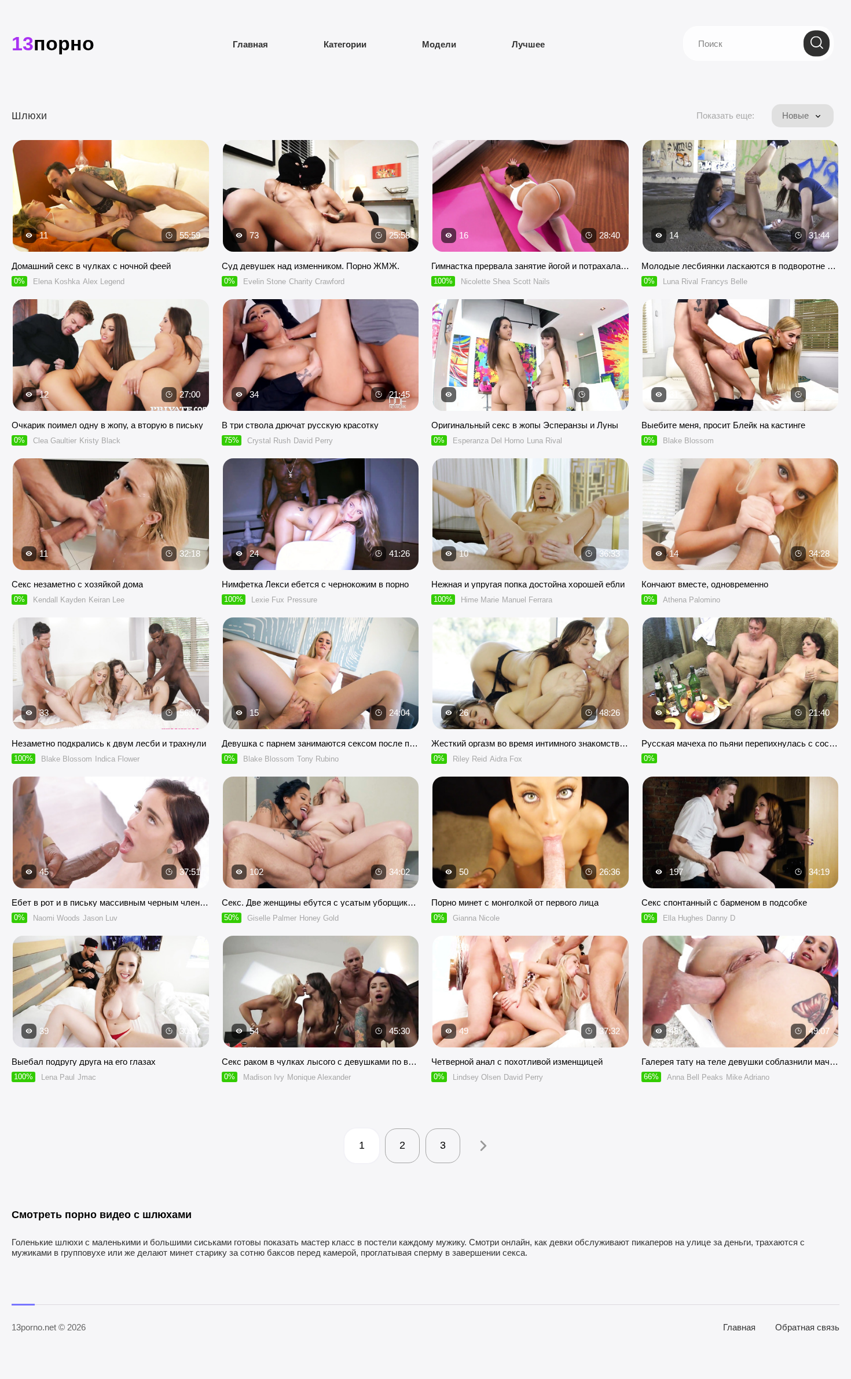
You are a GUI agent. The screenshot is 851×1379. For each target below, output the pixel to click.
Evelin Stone (264, 281)
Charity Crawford (316, 281)
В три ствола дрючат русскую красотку (300, 425)
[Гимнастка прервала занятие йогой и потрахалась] (530, 196)
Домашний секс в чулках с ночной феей (91, 266)
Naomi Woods (56, 918)
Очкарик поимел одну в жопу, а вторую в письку (107, 425)
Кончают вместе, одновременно (704, 584)
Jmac (87, 1077)
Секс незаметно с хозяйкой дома (77, 584)
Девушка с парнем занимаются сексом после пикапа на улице (321, 743)
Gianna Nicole (476, 918)
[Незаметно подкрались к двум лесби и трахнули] (111, 673)
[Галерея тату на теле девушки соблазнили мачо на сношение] (741, 991)
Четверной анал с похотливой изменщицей (517, 1061)
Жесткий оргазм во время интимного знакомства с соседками (530, 743)
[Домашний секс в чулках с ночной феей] (111, 196)
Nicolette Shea (485, 281)
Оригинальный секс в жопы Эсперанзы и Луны (524, 425)
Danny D (720, 918)
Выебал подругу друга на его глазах (84, 1061)
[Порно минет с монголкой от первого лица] (530, 832)
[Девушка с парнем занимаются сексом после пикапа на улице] (321, 673)
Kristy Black (99, 440)
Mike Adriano (747, 1077)
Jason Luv (100, 918)
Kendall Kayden (59, 599)
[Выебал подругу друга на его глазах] (111, 991)
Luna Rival (680, 281)
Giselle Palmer (271, 918)
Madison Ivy (263, 1077)
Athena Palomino (691, 599)
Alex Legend (103, 281)
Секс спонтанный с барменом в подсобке (724, 902)
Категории (345, 44)
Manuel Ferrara (527, 599)
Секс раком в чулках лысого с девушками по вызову (321, 1061)
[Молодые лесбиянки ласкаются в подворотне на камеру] (741, 196)
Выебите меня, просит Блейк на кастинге (723, 425)
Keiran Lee (106, 599)
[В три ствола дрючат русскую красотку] (321, 355)
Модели (439, 44)
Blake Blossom (688, 440)
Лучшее (528, 44)
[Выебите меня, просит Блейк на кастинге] (741, 355)
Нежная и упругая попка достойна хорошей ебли (528, 584)
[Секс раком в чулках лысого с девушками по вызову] (321, 991)
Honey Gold (319, 918)
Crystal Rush (269, 440)
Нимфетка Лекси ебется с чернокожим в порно (315, 584)
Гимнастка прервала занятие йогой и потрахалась (530, 266)
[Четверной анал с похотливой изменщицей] (530, 991)
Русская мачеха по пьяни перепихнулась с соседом (740, 743)
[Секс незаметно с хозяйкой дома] (111, 514)
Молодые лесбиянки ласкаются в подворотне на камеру (740, 266)
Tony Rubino (318, 759)
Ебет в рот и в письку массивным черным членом (111, 902)
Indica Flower (117, 759)
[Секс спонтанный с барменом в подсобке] (741, 832)
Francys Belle (724, 281)
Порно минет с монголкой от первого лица (515, 902)
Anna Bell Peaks (695, 1077)
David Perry (313, 440)
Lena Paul (58, 1077)
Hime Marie (480, 599)
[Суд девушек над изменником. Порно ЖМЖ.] (321, 196)
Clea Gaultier (54, 440)
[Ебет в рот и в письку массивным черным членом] (111, 832)
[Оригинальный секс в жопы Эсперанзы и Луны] (530, 355)
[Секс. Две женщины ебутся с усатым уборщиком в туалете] (321, 832)
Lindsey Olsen (477, 1077)
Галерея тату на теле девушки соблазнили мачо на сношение (740, 1061)
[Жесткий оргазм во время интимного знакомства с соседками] (530, 673)
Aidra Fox (506, 759)
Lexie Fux (267, 599)
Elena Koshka (56, 281)
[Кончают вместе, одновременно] (741, 514)
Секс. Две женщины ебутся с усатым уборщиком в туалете (321, 902)
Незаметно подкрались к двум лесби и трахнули (109, 743)
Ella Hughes (683, 918)
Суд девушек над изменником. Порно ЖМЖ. (310, 266)
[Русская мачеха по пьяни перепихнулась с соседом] (741, 673)
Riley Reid (470, 759)
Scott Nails (531, 281)
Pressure (302, 599)
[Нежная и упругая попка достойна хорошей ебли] (530, 514)
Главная (250, 44)
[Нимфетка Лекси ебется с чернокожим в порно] (321, 514)
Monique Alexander (319, 1077)
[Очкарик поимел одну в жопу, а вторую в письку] (111, 355)
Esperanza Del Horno (488, 440)
